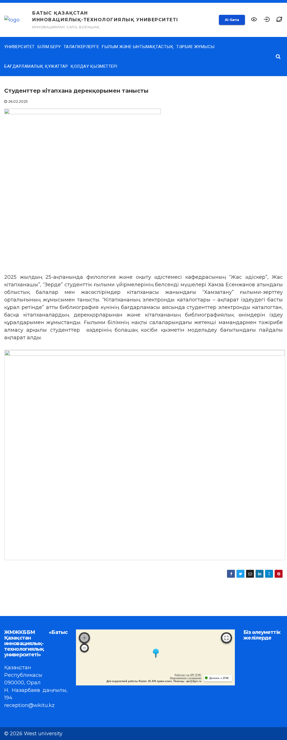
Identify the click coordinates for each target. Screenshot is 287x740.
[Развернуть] (226, 638)
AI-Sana (232, 20)
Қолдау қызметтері (94, 66)
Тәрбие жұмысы (195, 46)
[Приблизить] (84, 637)
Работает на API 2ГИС (188, 675)
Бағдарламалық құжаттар (36, 66)
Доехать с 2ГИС (219, 678)
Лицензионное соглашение (186, 678)
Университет (19, 46)
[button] (279, 20)
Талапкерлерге (81, 46)
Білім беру (49, 46)
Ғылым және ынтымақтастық (137, 46)
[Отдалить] (84, 647)
